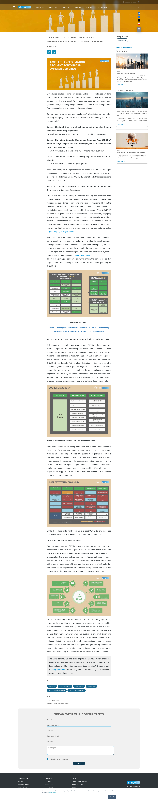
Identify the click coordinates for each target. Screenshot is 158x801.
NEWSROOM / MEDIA (23, 2)
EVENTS (74, 778)
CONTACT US (36, 2)
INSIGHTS (49, 778)
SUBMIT (79, 763)
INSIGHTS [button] (66, 7)
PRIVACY (21, 781)
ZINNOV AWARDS (77, 784)
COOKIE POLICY (23, 784)
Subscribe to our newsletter (58, 759)
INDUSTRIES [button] (53, 7)
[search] (139, 7)
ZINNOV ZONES (77, 787)
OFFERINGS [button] (40, 7)
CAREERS (49, 781)
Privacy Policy (52, 792)
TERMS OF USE (23, 778)
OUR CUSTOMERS (103, 7)
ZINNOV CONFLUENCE (79, 781)
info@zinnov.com (58, 670)
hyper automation (82, 255)
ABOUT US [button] (77, 7)
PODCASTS (49, 787)
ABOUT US (49, 784)
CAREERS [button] (89, 7)
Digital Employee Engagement (60, 231)
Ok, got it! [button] (112, 797)
